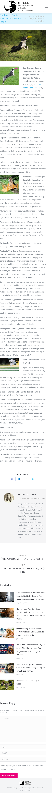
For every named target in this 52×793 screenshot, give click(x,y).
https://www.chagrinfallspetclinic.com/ (31, 498)
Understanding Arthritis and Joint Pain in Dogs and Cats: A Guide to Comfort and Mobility (30, 631)
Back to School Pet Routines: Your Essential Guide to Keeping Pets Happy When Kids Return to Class (30, 595)
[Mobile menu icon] (46, 6)
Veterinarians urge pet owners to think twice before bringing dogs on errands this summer (30, 667)
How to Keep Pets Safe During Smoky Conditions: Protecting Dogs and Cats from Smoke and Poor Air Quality (30, 614)
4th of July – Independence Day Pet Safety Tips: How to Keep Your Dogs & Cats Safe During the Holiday (30, 650)
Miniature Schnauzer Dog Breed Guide (29, 682)
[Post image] (7, 597)
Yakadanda (39, 788)
